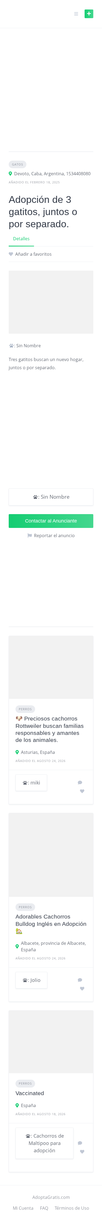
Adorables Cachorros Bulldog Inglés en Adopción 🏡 (51, 923)
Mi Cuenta (23, 1208)
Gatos (17, 164)
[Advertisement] (51, 92)
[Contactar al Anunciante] (80, 782)
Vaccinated (30, 1093)
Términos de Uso (72, 1208)
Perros (25, 709)
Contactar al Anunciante (51, 521)
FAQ (44, 1208)
